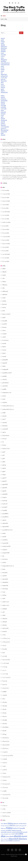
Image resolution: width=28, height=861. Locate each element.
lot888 (3, 412)
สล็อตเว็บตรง (4, 46)
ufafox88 (4, 621)
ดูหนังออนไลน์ (4, 76)
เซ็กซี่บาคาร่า (3, 840)
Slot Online (5, 559)
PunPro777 (4, 504)
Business (4, 327)
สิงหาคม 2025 (5, 233)
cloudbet (4, 333)
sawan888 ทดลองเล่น (7, 530)
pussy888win (5, 516)
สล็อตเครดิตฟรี (5, 745)
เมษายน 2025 (5, 247)
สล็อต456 (4, 706)
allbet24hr (4, 294)
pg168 (2, 40)
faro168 (4, 343)
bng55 (3, 317)
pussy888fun (5, 513)
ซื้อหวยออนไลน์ (4, 130)
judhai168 (17, 825)
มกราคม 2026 (5, 215)
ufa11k (3, 598)
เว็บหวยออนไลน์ (6, 784)
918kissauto (15, 823)
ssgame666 (5, 579)
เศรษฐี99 (4, 791)
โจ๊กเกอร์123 (4, 81)
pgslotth (4, 491)
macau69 (4, 422)
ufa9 (3, 612)
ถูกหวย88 (4, 656)
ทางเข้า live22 (5, 663)
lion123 (4, 396)
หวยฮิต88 (4, 759)
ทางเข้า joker (4, 77)
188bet (4, 268)
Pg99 (2, 828)
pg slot (2, 68)
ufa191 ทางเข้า (5, 601)
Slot (3, 556)
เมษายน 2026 (5, 204)
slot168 (4, 562)
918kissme (4, 284)
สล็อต (2, 82)
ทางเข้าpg (4, 666)
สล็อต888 (3, 50)
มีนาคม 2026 (5, 208)
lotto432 (4, 416)
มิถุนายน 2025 (5, 240)
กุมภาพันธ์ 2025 (6, 254)
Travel (3, 592)
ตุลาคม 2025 (5, 226)
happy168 (4, 363)
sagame (4, 520)
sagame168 (5, 523)
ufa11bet (4, 595)
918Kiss (4, 281)
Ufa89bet (4, 608)
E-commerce (5, 340)
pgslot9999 (5, 484)
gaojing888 (5, 359)
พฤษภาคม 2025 (6, 243)
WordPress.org (6, 816)
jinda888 (4, 376)
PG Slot (4, 445)
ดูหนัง (2, 117)
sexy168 (4, 536)
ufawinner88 (5, 628)
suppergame (5, 582)
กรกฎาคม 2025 (6, 236)
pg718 (3, 452)
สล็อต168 (3, 135)
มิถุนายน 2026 (5, 197)
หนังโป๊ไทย (3, 61)
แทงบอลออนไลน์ (6, 794)
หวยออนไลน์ (4, 131)
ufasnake (4, 625)
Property (4, 497)
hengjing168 (5, 369)
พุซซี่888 (4, 691)
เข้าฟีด (3, 809)
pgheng (4, 465)
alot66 (3, 297)
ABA (3, 288)
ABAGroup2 (5, 291)
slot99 (2, 43)
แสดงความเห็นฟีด (6, 812)
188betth (4, 272)
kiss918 (2, 69)
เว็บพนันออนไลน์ (6, 777)
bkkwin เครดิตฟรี (6, 314)
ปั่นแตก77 (4, 684)
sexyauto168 (5, 543)
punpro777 (3, 128)
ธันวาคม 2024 (5, 261)
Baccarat (4, 304)
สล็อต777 (4, 716)
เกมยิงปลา (4, 762)
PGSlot (4, 474)
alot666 (4, 301)
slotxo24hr (5, 572)
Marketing (4, 425)
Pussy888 (4, 510)
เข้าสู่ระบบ (4, 805)
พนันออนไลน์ (5, 688)
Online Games (5, 435)
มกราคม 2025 (5, 258)
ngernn (4, 432)
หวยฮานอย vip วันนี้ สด (7, 755)
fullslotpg (3, 113)
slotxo (2, 58)
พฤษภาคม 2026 (6, 201)
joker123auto (5, 382)
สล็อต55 (4, 709)
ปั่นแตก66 (3, 125)
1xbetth (4, 275)
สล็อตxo (3, 90)
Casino (4, 330)
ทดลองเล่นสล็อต (6, 659)
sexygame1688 (5, 552)
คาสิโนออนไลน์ (6, 642)
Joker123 (4, 379)
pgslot (2, 53)
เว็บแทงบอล (5, 787)
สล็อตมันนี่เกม (5, 737)
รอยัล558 (4, 695)
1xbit (3, 278)
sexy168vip (4, 539)
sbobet (4, 533)
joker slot (3, 79)
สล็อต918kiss (5, 727)
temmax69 (25, 832)
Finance (4, 350)
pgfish (3, 461)
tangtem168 (5, 585)
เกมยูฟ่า (4, 766)
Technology (5, 588)
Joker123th (5, 386)
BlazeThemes (14, 856)
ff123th (4, 346)
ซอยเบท (4, 645)
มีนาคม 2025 (5, 250)
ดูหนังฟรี (3, 104)
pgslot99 (4, 481)
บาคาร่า (3, 56)
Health (4, 366)
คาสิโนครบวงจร (6, 638)
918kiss (2, 95)
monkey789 (5, 429)
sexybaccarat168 (6, 546)
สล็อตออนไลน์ (4, 92)
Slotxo (3, 569)
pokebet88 (4, 494)
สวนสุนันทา (5, 752)
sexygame (4, 549)
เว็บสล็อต (4, 780)
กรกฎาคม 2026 (6, 194)
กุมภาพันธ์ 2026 (6, 211)
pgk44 (3, 471)
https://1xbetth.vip (5, 63)
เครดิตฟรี (4, 769)
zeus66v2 (4, 631)
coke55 (4, 337)
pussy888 (3, 54)
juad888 (4, 389)
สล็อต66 (3, 45)
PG (3, 442)
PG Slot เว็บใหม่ (6, 448)
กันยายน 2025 (5, 229)
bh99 (3, 310)
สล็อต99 (4, 730)
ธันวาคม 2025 (5, 218)
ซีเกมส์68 (4, 649)
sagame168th (4, 100)
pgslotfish (4, 487)
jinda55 (3, 41)
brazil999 (4, 324)
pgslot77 (3, 123)
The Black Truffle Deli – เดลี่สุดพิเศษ (14, 8)
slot (2, 72)
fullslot (4, 353)
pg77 (3, 455)
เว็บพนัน (4, 773)
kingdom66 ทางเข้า (6, 392)
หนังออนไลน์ (4, 120)
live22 (2, 115)
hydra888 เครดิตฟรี (7, 372)
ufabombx (4, 618)
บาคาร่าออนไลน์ (5, 127)
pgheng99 (3, 112)
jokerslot (3, 87)
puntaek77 (4, 507)
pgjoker (4, 468)
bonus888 (4, 320)
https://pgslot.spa (5, 64)
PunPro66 (4, 500)
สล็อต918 (4, 723)
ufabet (3, 615)
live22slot (4, 402)
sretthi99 (4, 575)
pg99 (3, 458)
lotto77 (4, 419)
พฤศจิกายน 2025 (6, 222)
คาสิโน (4, 635)
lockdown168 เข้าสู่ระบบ (8, 405)
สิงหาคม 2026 (5, 190)
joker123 (3, 38)
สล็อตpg (4, 734)
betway (4, 307)
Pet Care (4, 438)
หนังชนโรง (3, 99)
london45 (23, 825)
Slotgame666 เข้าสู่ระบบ (8, 566)
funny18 (4, 356)
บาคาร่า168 (3, 108)
